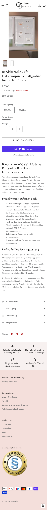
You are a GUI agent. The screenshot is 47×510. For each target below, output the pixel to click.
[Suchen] (8, 5)
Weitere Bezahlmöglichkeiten (23, 155)
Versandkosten (22, 90)
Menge (5, 123)
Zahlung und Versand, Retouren (15, 405)
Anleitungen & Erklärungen (13, 409)
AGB (4, 432)
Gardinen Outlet (13, 501)
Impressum (6, 424)
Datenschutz (7, 428)
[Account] (38, 5)
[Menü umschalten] (3, 5)
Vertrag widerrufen (9, 381)
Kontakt (5, 401)
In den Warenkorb (23, 140)
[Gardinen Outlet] (23, 5)
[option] (23, 35)
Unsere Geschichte (9, 397)
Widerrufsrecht (8, 436)
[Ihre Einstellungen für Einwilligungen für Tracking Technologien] (43, 506)
